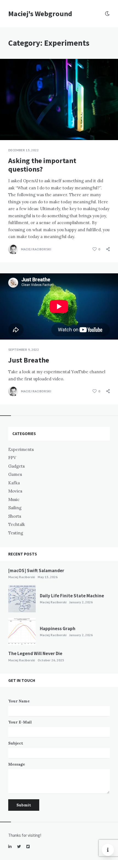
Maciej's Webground (40, 13)
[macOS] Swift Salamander (36, 570)
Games (15, 474)
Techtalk (16, 524)
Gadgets (16, 466)
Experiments (21, 449)
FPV (12, 457)
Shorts (14, 516)
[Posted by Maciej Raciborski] (13, 249)
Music (13, 499)
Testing (15, 532)
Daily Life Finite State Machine (72, 596)
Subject (15, 743)
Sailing (14, 507)
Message (16, 764)
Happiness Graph (57, 629)
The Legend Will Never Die (35, 653)
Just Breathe (28, 359)
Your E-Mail (20, 722)
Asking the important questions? (42, 164)
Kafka (14, 482)
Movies (15, 491)
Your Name (19, 701)
